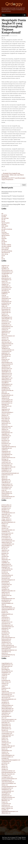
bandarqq (17, 820)
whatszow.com (5, 320)
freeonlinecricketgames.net (8, 579)
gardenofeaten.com (6, 728)
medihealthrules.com (7, 448)
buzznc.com (4, 476)
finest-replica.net (6, 418)
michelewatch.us (6, 517)
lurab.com (4, 490)
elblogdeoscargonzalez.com (8, 590)
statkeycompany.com (7, 542)
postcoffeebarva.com (7, 707)
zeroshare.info (5, 556)
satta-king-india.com (7, 342)
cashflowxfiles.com (6, 736)
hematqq (13, 825)
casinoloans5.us (5, 617)
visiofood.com (5, 429)
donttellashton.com (6, 672)
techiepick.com (5, 438)
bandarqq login (11, 827)
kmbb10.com (5, 738)
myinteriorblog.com (6, 435)
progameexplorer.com (7, 484)
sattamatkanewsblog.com (8, 781)
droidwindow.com (6, 431)
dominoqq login (5, 822)
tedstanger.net (5, 404)
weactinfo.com (5, 741)
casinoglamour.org (6, 651)
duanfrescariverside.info (7, 390)
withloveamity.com (6, 311)
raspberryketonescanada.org (9, 446)
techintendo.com (6, 323)
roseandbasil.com (6, 601)
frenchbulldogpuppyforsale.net (9, 647)
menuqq (4, 820)
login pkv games (6, 222)
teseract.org (4, 424)
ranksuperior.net (6, 794)
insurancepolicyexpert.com (8, 540)
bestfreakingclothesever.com (9, 772)
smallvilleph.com (6, 562)
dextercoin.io (5, 653)
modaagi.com (5, 561)
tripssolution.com (6, 340)
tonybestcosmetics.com (7, 474)
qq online (4, 216)
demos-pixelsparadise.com (8, 530)
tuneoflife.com (5, 809)
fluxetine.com (5, 612)
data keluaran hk (6, 252)
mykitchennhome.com (7, 622)
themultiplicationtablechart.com (9, 650)
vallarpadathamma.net (7, 711)
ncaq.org (4, 295)
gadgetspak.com (6, 353)
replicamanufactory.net (7, 364)
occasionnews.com (6, 803)
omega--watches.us (6, 519)
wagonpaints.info (6, 409)
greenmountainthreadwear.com (9, 778)
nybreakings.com (6, 456)
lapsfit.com (4, 357)
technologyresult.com (7, 317)
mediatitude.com (6, 531)
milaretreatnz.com (6, 559)
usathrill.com (5, 449)
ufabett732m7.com (6, 428)
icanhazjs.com (5, 629)
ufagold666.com (5, 434)
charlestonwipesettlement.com (9, 786)
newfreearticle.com (6, 725)
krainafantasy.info (6, 680)
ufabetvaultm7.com (6, 376)
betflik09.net (5, 293)
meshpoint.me (5, 700)
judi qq (3, 221)
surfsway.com (5, 329)
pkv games (4, 215)
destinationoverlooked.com (8, 797)
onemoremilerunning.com (8, 731)
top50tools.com (5, 547)
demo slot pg (5, 254)
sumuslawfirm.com (6, 775)
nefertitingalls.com (6, 286)
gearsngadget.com (6, 354)
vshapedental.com (6, 451)
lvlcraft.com (4, 334)
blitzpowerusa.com (6, 727)
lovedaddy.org (5, 758)
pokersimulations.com (7, 362)
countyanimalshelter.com (8, 791)
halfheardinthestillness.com (8, 608)
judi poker (4, 224)
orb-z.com (4, 717)
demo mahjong (5, 247)
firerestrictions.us (6, 583)
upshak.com (5, 766)
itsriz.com (4, 689)
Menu (3, 15)
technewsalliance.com (7, 401)
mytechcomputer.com (7, 493)
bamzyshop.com (6, 440)
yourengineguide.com (7, 454)
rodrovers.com (5, 339)
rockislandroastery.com (7, 485)
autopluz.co (4, 525)
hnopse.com (5, 802)
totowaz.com (5, 785)
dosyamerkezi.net (6, 536)
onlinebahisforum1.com (7, 272)
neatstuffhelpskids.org (7, 569)
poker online (19, 825)
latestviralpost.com (6, 724)
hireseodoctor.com (6, 356)
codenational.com (6, 482)
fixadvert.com (5, 523)
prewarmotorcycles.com (7, 533)
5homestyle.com (6, 656)
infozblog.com (5, 587)
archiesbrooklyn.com (7, 584)
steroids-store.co (6, 593)
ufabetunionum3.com (7, 373)
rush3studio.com (6, 674)
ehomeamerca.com (6, 321)
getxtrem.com (5, 739)
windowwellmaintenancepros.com (10, 811)
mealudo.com (5, 752)
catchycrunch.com (6, 282)
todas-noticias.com (6, 682)
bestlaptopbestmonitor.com (8, 598)
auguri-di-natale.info (6, 515)
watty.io (3, 686)
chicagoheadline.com (7, 273)
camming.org (5, 275)
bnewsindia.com (5, 437)
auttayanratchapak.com (7, 705)
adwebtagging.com (6, 792)
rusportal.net (5, 685)
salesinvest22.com (6, 423)
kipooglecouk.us (5, 620)
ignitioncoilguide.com (7, 491)
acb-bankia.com (5, 763)
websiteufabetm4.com (7, 384)
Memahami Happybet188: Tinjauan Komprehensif (14, 201)
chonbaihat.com (5, 589)
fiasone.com (5, 749)
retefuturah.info (5, 398)
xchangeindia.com (6, 460)
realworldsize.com (6, 713)
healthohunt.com (6, 396)
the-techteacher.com (7, 465)
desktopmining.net (6, 640)
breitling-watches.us (6, 520)
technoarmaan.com (6, 471)
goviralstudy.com (6, 632)
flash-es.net (4, 764)
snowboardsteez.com (7, 733)
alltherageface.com (6, 481)
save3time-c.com (6, 526)
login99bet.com (5, 268)
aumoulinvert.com (6, 623)
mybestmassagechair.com (8, 609)
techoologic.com (6, 445)
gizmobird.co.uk (5, 509)
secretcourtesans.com (7, 270)
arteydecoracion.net (6, 595)
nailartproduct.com (6, 331)
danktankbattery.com (7, 750)
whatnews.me (5, 415)
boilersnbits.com (6, 722)
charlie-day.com (5, 753)
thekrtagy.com (5, 459)
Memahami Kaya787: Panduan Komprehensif (13, 196)
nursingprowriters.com (7, 777)
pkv (2, 213)
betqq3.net (4, 615)
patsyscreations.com (7, 287)
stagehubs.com (5, 265)
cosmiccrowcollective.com (8, 696)
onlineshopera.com (6, 298)
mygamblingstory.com (7, 663)
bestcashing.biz (5, 581)
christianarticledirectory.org (8, 654)
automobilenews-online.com (8, 467)
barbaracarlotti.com (6, 639)
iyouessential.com (6, 309)
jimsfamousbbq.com (6, 505)
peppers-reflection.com (7, 808)
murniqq (8, 825)
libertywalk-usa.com (6, 506)
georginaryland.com (6, 600)
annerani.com (5, 551)
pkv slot (3, 219)
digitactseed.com (6, 332)
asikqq (3, 240)
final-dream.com (6, 417)
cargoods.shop (5, 691)
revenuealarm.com (6, 488)
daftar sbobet (5, 226)
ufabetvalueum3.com (7, 374)
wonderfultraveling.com (7, 575)
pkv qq (3, 230)
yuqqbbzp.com (5, 346)
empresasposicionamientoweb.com (10, 473)
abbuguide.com (5, 315)
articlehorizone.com (6, 345)
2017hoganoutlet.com (7, 666)
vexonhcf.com (5, 528)
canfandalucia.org (6, 452)
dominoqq (4, 232)
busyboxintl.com (5, 703)
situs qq (3, 227)
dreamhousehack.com (7, 463)
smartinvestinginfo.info (7, 399)
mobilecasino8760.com (7, 614)
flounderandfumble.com (7, 395)
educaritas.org (5, 290)
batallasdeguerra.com (7, 565)
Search (3, 182)
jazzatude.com (5, 553)
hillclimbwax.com (6, 800)
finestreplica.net (5, 393)
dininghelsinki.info (6, 389)
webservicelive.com (6, 498)
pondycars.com (5, 442)
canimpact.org (5, 631)
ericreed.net (4, 611)
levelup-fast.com (6, 359)
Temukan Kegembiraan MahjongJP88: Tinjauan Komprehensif (13, 205)
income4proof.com (6, 289)
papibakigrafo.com (6, 628)
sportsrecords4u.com (7, 368)
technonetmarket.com (7, 403)
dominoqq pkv (5, 249)
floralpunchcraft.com (7, 747)
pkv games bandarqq (7, 229)
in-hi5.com (4, 678)
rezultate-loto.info (6, 365)
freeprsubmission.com (7, 432)
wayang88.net (5, 382)
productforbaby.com (6, 716)
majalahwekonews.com (7, 664)
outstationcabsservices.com (8, 457)
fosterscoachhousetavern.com (9, 719)
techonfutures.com (6, 443)
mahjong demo (5, 233)
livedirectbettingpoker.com (8, 755)
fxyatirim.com (5, 314)
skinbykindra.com (6, 479)
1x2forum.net (5, 267)
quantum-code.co (6, 413)
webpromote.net (6, 592)
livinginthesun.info (6, 688)
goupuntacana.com (6, 278)
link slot (3, 243)
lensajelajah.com (6, 292)
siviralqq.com (5, 769)
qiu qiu (3, 255)
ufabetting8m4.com (6, 371)
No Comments (13, 35)
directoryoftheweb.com (7, 671)
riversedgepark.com (6, 279)
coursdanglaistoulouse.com (8, 512)
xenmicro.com (5, 296)
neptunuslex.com (6, 514)
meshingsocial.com (6, 742)
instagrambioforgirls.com (8, 735)
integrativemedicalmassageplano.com (11, 760)
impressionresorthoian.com (8, 770)
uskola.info (4, 407)
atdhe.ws (4, 604)
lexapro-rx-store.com (7, 643)
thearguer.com (5, 744)
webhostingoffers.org (7, 318)
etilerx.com (4, 392)
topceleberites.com (6, 370)
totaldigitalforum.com (7, 470)
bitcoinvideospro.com (7, 694)
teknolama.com (5, 714)
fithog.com (4, 597)
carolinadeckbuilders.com (8, 544)
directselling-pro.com (7, 487)
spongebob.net (5, 702)
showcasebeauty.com (7, 539)
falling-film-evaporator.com (8, 774)
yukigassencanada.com (7, 343)
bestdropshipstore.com (7, 326)
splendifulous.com (6, 367)
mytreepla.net (5, 360)
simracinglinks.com (6, 534)
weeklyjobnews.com (6, 789)
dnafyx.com (4, 306)
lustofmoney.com (6, 805)
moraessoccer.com (6, 570)
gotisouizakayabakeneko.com (9, 699)
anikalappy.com (5, 387)
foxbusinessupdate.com (7, 756)
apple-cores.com (6, 636)
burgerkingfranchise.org (7, 710)
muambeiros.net (6, 586)
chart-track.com (5, 573)
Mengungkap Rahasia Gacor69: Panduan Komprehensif (12, 192)
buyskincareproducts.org (8, 645)
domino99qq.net (6, 669)
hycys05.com (5, 730)
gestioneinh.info (5, 420)
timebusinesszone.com (7, 806)
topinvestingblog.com (7, 545)
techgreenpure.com (6, 325)
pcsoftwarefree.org (6, 303)
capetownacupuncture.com (8, 692)
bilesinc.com (5, 558)
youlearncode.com (6, 312)
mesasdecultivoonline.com (8, 721)
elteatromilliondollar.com (7, 708)
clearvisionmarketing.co (7, 412)
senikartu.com (5, 683)
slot (5, 170)
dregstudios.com (6, 567)
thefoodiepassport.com (7, 625)
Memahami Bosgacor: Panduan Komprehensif (13, 198)
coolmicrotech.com (6, 462)
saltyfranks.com (5, 550)
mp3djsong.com (5, 511)
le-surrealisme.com (6, 537)
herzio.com (4, 677)
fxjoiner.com (4, 477)
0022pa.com (5, 554)
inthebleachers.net (6, 642)
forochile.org (5, 572)
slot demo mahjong (6, 244)
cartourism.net (5, 634)
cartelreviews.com (6, 328)
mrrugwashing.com (6, 761)
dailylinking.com (5, 304)
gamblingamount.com (7, 799)
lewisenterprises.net (6, 301)
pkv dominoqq (5, 218)
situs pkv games (10, 820)
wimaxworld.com (6, 578)
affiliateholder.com (6, 813)
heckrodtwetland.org (7, 606)
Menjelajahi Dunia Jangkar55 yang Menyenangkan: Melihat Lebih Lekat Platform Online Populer (13, 175)
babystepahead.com (7, 795)
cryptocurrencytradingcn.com (9, 783)
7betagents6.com (6, 348)
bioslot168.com (5, 495)
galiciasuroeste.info (6, 564)
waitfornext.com (5, 410)
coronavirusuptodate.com (8, 350)
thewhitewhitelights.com (7, 603)
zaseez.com (4, 281)
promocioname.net (6, 576)
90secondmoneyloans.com (8, 335)
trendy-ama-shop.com (7, 426)
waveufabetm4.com (6, 381)
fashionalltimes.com (6, 468)
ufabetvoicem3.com (6, 379)
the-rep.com (5, 548)
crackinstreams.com (6, 351)
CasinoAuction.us (6, 618)
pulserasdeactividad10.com (8, 637)
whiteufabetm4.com (6, 385)
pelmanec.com (5, 668)
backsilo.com (5, 767)
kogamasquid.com (6, 648)
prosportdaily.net (6, 421)
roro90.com (4, 675)
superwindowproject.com (8, 626)
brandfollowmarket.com (7, 788)
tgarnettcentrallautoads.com (8, 522)
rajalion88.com (5, 276)
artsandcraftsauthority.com (8, 496)
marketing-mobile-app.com (8, 746)
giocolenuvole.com (6, 307)
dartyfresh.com (5, 300)
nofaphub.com (5, 284)
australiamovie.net (6, 508)
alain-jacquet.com (6, 697)
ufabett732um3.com (6, 406)
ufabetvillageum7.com (7, 378)
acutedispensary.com (7, 780)
